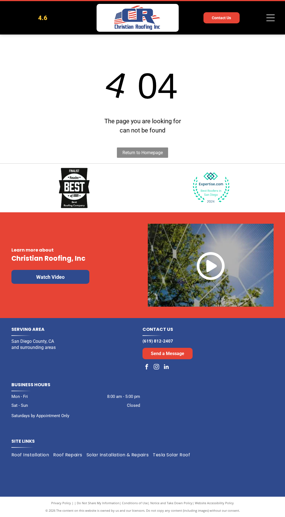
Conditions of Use (135, 503)
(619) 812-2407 (157, 341)
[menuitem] (32, 454)
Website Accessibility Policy (214, 503)
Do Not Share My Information (98, 503)
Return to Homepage (142, 152)
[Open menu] (270, 18)
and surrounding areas (33, 347)
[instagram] (156, 367)
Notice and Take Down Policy (171, 503)
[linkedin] (166, 367)
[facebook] (146, 367)
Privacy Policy (61, 503)
